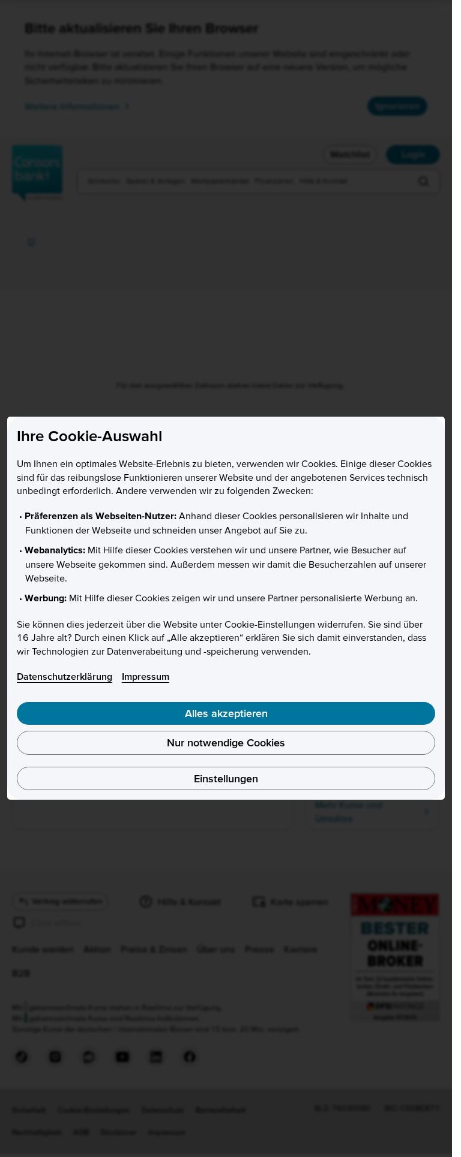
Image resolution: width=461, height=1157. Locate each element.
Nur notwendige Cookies (226, 742)
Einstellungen (226, 778)
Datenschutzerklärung (64, 676)
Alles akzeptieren (226, 713)
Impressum (145, 676)
